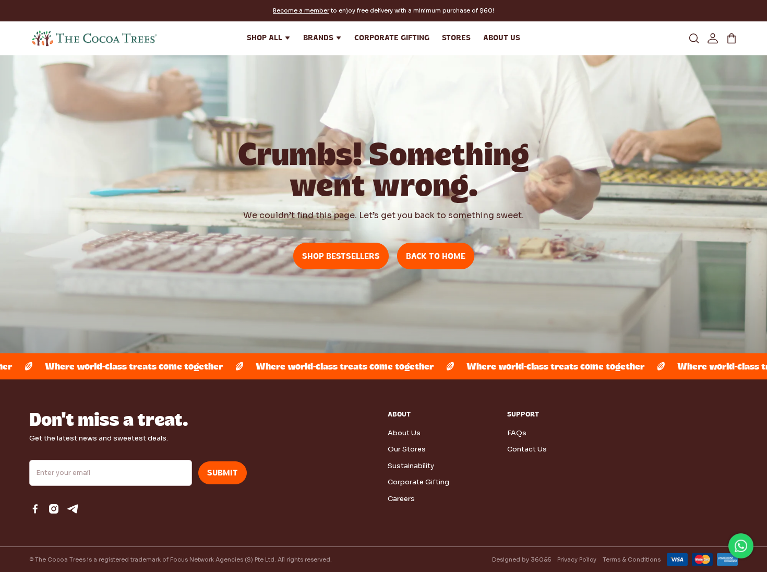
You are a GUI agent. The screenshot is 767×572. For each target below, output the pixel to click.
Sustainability (411, 465)
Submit (222, 473)
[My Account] (712, 38)
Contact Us (527, 449)
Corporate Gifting (418, 482)
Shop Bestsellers (341, 256)
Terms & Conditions (632, 559)
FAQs (516, 432)
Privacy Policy (576, 559)
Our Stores (407, 449)
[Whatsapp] (741, 546)
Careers (401, 498)
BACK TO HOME (435, 256)
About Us (404, 432)
